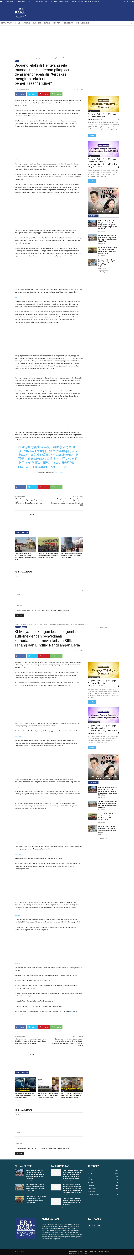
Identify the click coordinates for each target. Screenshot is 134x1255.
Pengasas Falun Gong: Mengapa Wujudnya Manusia (102, 115)
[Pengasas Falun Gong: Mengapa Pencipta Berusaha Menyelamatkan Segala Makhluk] (103, 149)
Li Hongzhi (91, 119)
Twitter (16, 159)
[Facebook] (122, 1)
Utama (16, 58)
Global (21, 58)
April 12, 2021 (58, 473)
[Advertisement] (67, 40)
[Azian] (16, 89)
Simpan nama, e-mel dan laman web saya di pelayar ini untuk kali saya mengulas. (43, 610)
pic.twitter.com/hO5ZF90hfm (42, 467)
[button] (131, 23)
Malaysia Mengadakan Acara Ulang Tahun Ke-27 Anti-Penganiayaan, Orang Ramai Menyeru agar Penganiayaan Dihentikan (107, 224)
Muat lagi (102, 272)
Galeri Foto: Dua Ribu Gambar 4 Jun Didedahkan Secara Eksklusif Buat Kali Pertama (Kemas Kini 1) (48, 555)
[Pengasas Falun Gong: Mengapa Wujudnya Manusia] (103, 104)
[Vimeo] (130, 1)
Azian (20, 89)
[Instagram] (125, 1)
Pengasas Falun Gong (93, 111)
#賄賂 (26, 447)
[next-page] (19, 563)
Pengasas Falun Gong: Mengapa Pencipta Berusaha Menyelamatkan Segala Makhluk (102, 161)
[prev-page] (16, 563)
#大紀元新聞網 (63, 463)
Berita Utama (18, 550)
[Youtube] (133, 1)
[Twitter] (127, 1)
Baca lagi (91, 135)
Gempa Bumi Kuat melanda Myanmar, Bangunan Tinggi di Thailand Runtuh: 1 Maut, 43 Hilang (72, 555)
